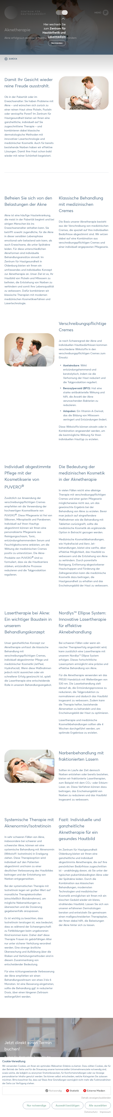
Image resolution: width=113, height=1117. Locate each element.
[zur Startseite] (30, 12)
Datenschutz (91, 1112)
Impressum (105, 1112)
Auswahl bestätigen (67, 1105)
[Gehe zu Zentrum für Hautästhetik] (59, 12)
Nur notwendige (36, 1105)
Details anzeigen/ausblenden (96, 1097)
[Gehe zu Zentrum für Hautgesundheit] (65, 12)
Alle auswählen (98, 1105)
